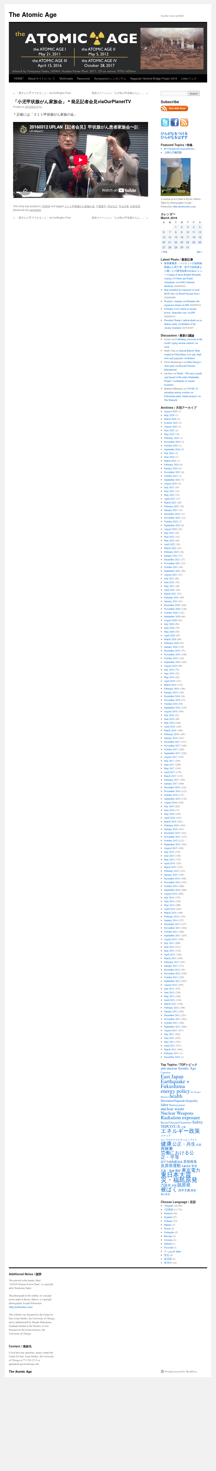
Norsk (167, 1228)
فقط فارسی (174, 1251)
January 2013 (171, 965)
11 (193, 232)
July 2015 (169, 851)
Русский (168, 1247)
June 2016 (169, 810)
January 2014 (171, 920)
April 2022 (169, 544)
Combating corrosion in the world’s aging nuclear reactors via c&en (183, 342)
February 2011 (171, 1053)
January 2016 (171, 829)
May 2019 (169, 677)
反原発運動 (171, 1165)
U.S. (177, 1126)
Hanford (165, 1096)
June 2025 (169, 430)
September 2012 (172, 981)
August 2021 (170, 574)
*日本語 (45, 206)
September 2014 (172, 889)
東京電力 (191, 1170)
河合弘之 (112, 206)
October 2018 (171, 703)
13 (163, 237)
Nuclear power (177, 1105)
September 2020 (172, 616)
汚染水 (166, 1185)
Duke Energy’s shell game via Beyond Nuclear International (183, 365)
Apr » (200, 251)
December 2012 (172, 969)
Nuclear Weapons (177, 1113)
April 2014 (169, 908)
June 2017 (169, 764)
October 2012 (171, 977)
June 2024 (169, 456)
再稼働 (167, 1148)
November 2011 (172, 1019)
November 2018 (172, 700)
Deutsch (168, 1213)
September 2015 (172, 844)
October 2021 (171, 567)
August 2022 (170, 529)
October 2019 (171, 658)
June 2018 (169, 719)
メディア (166, 1135)
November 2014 (172, 882)
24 (187, 242)
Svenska (168, 1239)
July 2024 (169, 453)
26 (199, 242)
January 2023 (171, 510)
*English (168, 1205)
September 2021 (172, 570)
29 (175, 247)
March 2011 (170, 1049)
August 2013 (170, 939)
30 (181, 247)
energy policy (175, 1090)
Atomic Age (187, 1068)
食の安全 (165, 1194)
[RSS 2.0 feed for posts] (174, 112)
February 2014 (171, 916)
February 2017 (171, 779)
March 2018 (170, 730)
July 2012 (169, 988)
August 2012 (170, 984)
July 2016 (169, 806)
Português (169, 1232)
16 (181, 237)
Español (168, 1217)
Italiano (167, 1224)
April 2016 (169, 817)
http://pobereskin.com (184, 206)
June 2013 (169, 946)
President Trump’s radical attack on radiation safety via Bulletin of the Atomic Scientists (183, 323)
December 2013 (172, 924)
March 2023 (170, 502)
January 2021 (171, 601)
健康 (166, 1143)
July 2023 (169, 487)
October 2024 (171, 445)
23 (181, 242)
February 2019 (171, 688)
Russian (168, 1236)
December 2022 (172, 513)
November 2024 (172, 441)
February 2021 (171, 597)
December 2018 (172, 696)
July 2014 (169, 897)
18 (193, 237)
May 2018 (169, 722)
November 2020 (172, 608)
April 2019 (169, 681)
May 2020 (169, 631)
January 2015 (171, 874)
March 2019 (170, 684)
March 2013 (170, 958)
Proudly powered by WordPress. (181, 1371)
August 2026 (170, 411)
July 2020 (169, 624)
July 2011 (169, 1034)
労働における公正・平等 (177, 1154)
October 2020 (171, 612)
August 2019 (170, 665)
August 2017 (170, 756)
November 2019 (172, 654)
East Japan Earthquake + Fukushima (175, 1081)
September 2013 (172, 935)
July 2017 (169, 760)
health (176, 1095)
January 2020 (171, 646)
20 (163, 242)
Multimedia (66, 78)
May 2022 (169, 540)
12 (199, 232)
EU (192, 1092)
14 (169, 237)
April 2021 (169, 589)
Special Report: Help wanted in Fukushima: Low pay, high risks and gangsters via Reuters (182, 354)
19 (199, 237)
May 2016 (169, 813)
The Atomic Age (33, 14)
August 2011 (170, 1030)
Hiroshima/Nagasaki (173, 1101)
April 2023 (169, 498)
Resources (83, 78)
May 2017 (169, 768)
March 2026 (170, 418)
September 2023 (172, 479)
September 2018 (172, 707)
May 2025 (169, 434)
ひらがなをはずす (174, 137)
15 (175, 237)
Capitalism (165, 1072)
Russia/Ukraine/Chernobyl (176, 1122)
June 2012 (169, 992)
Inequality (192, 1101)
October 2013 (171, 931)
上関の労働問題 (173, 152)
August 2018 (170, 711)
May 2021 (169, 586)
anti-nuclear (169, 1068)
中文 (166, 1255)
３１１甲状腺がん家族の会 (79, 206)
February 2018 (171, 734)
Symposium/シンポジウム (110, 78)
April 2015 (169, 863)
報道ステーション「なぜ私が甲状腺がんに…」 (120, 93)
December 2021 (172, 559)
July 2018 (169, 715)
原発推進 (190, 1161)
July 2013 (169, 943)
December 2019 (172, 650)
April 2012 (169, 1000)
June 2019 (169, 673)
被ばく (169, 1189)
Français (168, 1220)
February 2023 (171, 506)
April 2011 (169, 1045)
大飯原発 (186, 1166)
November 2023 (172, 472)
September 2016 (172, 798)
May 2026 (169, 415)
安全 (194, 1166)
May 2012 (169, 996)
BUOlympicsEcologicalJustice (179, 148)
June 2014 (169, 901)
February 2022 (171, 551)
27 (163, 247)
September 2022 (172, 525)
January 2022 (171, 555)
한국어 (168, 1262)
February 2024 (171, 464)
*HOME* (19, 78)
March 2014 (170, 912)
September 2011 (172, 1026)
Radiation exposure (180, 1117)
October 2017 (171, 749)
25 (193, 242)
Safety (197, 1122)
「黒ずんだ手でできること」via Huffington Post (42, 93)
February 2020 (171, 643)
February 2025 (171, 437)
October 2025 (171, 422)
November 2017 (172, 745)
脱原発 (183, 1185)
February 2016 (171, 825)
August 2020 (170, 620)
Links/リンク (189, 78)
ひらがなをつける (174, 133)
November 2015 (172, 836)
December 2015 (172, 832)
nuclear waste (172, 1108)
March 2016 (170, 821)
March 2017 (170, 775)
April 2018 (169, 726)
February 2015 (171, 870)
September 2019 (172, 662)
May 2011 (169, 1041)
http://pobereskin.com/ (21, 1307)
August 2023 (170, 483)
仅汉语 (168, 1258)
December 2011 (172, 1015)
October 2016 (171, 794)
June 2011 (169, 1038)
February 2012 (171, 1007)
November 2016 (172, 791)
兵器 (198, 1144)
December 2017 (172, 741)
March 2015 (170, 867)
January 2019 (171, 692)
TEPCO (167, 1126)
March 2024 (170, 460)
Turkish (168, 1243)
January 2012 (171, 1011)
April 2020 (169, 635)
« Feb (164, 251)
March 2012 (170, 1003)
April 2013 (169, 954)
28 (169, 247)
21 (169, 242)
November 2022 (172, 517)
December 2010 (172, 1057)
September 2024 (172, 449)
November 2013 (172, 927)
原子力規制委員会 (172, 1162)
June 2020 (169, 627)
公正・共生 (184, 1144)
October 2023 (171, 475)
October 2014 (171, 886)
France (197, 1092)
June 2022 (169, 536)
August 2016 (170, 802)
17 (187, 237)
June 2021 (169, 582)
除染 (193, 1190)
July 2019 (169, 669)
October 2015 (171, 840)
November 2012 (172, 973)
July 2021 (169, 578)
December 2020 (172, 605)
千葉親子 (101, 206)
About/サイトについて (41, 78)
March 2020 (170, 639)
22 (175, 242)
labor (165, 1104)
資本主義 (184, 1190)
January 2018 (171, 738)
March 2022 (170, 548)
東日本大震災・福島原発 (179, 1177)
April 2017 (169, 772)
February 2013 (171, 962)
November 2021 (172, 563)
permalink (35, 210)
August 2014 (170, 893)
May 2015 (169, 859)
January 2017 (171, 783)
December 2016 (172, 787)
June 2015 (169, 855)
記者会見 (135, 206)
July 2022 (169, 532)
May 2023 (169, 494)
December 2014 (172, 878)
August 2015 (170, 848)
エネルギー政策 (180, 1130)
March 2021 (170, 593)
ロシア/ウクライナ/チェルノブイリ (179, 1139)
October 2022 (171, 521)
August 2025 (170, 426)
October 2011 (171, 1022)
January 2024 (171, 468)
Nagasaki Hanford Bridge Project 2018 (153, 78)
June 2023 (169, 491)
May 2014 (169, 905)
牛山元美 (124, 206)
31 (187, 247)
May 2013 (169, 950)
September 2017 (172, 753)
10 (187, 232)
